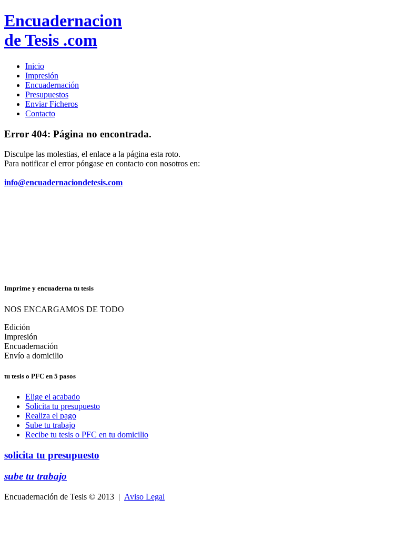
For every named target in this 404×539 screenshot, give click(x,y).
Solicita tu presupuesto (62, 406)
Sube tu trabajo (50, 425)
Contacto (40, 113)
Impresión (41, 75)
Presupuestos (46, 94)
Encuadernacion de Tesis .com (63, 30)
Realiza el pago (50, 415)
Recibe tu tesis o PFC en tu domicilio (86, 434)
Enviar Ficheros (51, 103)
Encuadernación (52, 85)
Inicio (34, 66)
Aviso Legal (144, 496)
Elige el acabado (52, 396)
